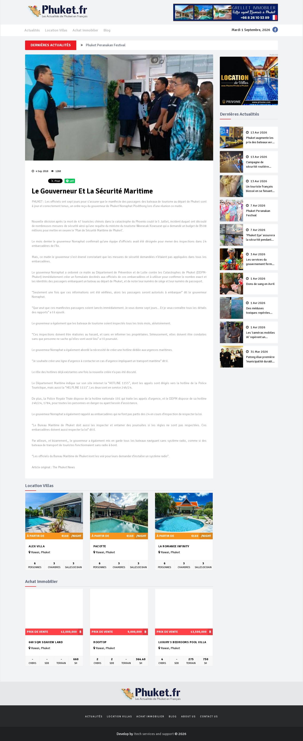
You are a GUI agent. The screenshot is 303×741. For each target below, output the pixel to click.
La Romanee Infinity (173, 546)
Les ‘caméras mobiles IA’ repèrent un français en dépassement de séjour (260, 332)
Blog (107, 30)
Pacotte (99, 546)
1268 (58, 171)
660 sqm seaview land (46, 642)
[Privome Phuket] (249, 80)
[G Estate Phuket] (225, 12)
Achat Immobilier (85, 30)
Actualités (32, 30)
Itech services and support (154, 734)
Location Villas (56, 30)
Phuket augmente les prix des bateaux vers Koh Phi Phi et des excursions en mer (260, 138)
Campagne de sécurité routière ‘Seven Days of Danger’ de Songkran (259, 162)
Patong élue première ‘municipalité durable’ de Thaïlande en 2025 (260, 357)
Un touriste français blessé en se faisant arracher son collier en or (259, 186)
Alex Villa (37, 546)
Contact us (209, 716)
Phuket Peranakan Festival (258, 210)
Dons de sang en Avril (260, 281)
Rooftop (100, 642)
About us (188, 716)
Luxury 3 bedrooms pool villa (182, 642)
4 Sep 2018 (41, 171)
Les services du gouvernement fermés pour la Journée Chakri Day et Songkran (260, 259)
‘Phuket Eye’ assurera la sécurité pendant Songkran (124, 45)
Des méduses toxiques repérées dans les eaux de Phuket (258, 308)
